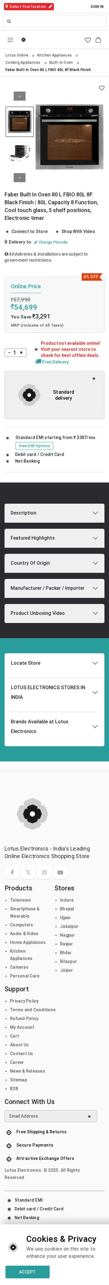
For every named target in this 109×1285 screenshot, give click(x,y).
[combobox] (54, 21)
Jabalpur (69, 926)
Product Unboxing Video (38, 613)
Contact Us (21, 1053)
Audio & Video (24, 933)
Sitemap (18, 1079)
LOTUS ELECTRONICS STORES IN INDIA (48, 692)
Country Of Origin (30, 563)
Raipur (66, 943)
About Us (19, 1044)
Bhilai (65, 952)
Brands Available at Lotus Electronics (39, 726)
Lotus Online (17, 55)
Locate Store (25, 663)
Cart (14, 1036)
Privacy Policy (24, 1001)
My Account (22, 1027)
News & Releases (27, 1071)
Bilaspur (68, 961)
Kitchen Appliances (55, 55)
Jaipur (66, 970)
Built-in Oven (61, 62)
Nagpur (67, 935)
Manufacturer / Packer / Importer (47, 588)
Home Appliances (28, 942)
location (28, 7)
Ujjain (65, 917)
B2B (14, 1088)
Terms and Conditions (33, 1009)
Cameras (19, 967)
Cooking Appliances (23, 62)
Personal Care (24, 975)
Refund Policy (24, 1018)
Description (23, 513)
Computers (21, 924)
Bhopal (67, 908)
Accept (27, 1272)
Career (17, 1062)
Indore (67, 900)
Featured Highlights (33, 538)
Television (20, 900)
